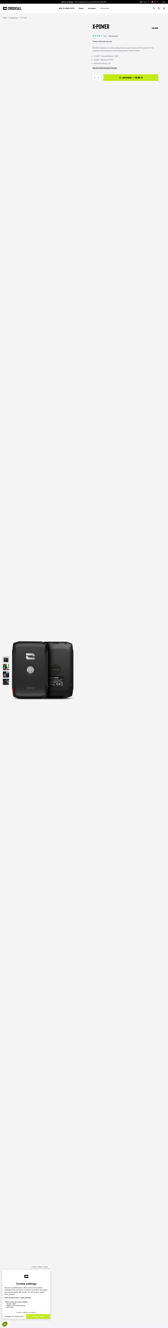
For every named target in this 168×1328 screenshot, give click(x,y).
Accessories (92, 8)
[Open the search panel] (154, 8)
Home (5, 18)
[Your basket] (164, 8)
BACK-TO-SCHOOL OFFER (66, 8)
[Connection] (159, 8)
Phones (81, 8)
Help (163, 2)
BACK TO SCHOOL (69, 2)
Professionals (104, 8)
